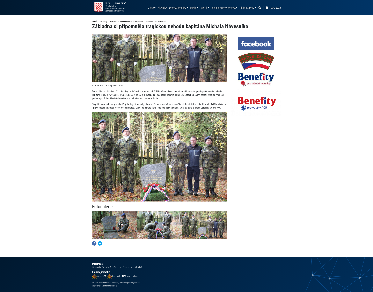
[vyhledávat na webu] (259, 7)
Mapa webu (96, 267)
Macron (108, 286)
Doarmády (116, 276)
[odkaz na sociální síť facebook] (267, 7)
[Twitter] (100, 243)
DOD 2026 (276, 7)
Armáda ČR (101, 276)
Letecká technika (177, 7)
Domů (94, 21)
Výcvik (204, 7)
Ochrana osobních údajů (132, 267)
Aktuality (162, 7)
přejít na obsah (8, 2)
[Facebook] (94, 243)
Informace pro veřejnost (224, 7)
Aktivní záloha (247, 7)
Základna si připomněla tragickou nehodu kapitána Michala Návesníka (138, 21)
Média (193, 7)
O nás (151, 7)
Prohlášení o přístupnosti (112, 267)
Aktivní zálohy (132, 276)
